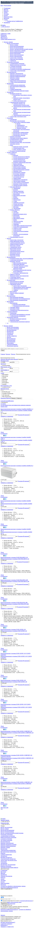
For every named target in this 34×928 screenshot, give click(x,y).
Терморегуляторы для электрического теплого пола (21, 104)
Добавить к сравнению (7, 416)
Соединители (17, 222)
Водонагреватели (11, 72)
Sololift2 (4, 384)
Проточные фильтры (18, 264)
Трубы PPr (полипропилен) (20, 227)
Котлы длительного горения (17, 50)
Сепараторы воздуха (18, 175)
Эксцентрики (17, 208)
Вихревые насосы (15, 254)
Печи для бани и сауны (19, 149)
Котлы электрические (16, 56)
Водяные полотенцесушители (18, 318)
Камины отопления (15, 136)
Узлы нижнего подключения (21, 182)
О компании (7, 8)
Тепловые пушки (14, 308)
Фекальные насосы (15, 252)
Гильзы (15, 211)
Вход (2, 5)
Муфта (15, 219)
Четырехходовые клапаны (20, 185)
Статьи (6, 19)
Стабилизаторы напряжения (17, 316)
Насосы (9, 238)
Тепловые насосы (15, 143)
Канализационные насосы (17, 251)
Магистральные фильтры (20, 263)
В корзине (26, 414)
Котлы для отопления (13, 43)
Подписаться (11, 903)
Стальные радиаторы (16, 66)
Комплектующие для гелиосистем (19, 275)
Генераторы (13, 313)
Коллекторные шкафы (16, 141)
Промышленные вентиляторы (21, 306)
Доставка (6, 14)
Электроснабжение (12, 311)
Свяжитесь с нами (5, 33)
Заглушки (16, 212)
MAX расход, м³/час (6, 367)
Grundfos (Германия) (7, 393)
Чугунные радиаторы (16, 67)
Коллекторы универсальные (20, 132)
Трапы (12, 294)
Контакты (6, 18)
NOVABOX (5, 382)
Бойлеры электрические (16, 73)
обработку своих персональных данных (14, 902)
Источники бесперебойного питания (20, 314)
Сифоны (15, 290)
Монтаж (6, 9)
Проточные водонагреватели (18, 80)
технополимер (6, 365)
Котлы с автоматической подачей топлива (21, 49)
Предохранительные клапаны (21, 169)
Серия (2, 373)
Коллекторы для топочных (20, 133)
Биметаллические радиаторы (18, 65)
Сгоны (15, 201)
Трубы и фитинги (15, 209)
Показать (3, 398)
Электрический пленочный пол (21, 115)
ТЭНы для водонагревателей (18, 82)
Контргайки (16, 194)
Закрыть (3, 915)
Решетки (12, 88)
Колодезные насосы (15, 248)
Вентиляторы (13, 303)
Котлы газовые (14, 44)
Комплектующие (14, 320)
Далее (2, 432)
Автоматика (13, 119)
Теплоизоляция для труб (16, 237)
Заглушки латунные (18, 192)
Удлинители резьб (18, 205)
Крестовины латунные (19, 195)
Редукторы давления (18, 174)
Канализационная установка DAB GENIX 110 (13, 629)
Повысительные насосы (16, 244)
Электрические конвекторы (17, 85)
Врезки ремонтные (18, 191)
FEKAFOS (5, 376)
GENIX (4, 377)
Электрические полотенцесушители (20, 321)
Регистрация (7, 5)
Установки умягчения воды (20, 273)
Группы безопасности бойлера (21, 156)
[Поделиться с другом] (2, 435)
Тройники (16, 224)
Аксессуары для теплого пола (18, 116)
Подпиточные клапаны (19, 168)
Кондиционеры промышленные (18, 300)
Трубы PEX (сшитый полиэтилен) (22, 225)
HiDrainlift (5, 379)
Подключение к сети (6, 385)
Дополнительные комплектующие (19, 90)
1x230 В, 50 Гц (6, 387)
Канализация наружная (16, 283)
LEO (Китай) (5, 395)
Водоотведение (11, 280)
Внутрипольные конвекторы (18, 86)
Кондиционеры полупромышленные (20, 298)
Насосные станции (15, 245)
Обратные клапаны (18, 165)
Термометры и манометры (20, 179)
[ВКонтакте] (4, 435)
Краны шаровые (17, 164)
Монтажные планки (18, 218)
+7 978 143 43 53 (5, 26)
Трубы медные (17, 230)
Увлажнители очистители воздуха (19, 310)
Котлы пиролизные (15, 53)
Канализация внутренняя (17, 281)
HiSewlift (4, 381)
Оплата (6, 15)
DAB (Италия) (6, 392)
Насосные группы (15, 255)
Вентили (15, 155)
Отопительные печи (18, 148)
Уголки (15, 232)
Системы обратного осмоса (20, 265)
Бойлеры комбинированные (17, 76)
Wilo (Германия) (6, 396)
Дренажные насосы (15, 250)
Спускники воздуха (18, 176)
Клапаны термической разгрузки (22, 162)
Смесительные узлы (21, 126)
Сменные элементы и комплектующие (19, 267)
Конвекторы (10, 83)
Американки (16, 188)
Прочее (18, 123)
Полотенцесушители (12, 317)
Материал (3, 363)
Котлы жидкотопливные (16, 47)
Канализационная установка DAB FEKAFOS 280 (14, 602)
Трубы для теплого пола (19, 100)
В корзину (20, 414)
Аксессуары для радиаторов (17, 70)
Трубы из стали (17, 228)
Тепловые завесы (14, 307)
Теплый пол (10, 92)
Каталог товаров (8, 42)
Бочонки (15, 189)
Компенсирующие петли (20, 214)
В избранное (4, 433)
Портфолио (7, 22)
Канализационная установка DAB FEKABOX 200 (14, 580)
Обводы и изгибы (18, 221)
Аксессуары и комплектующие (21, 122)
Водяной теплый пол (16, 93)
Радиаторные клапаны (19, 172)
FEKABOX (5, 374)
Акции (6, 12)
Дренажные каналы (15, 284)
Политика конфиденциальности (9, 909)
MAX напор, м (5, 370)
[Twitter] (5, 435)
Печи (11, 145)
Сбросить (8, 398)
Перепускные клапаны (19, 166)
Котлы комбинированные (17, 52)
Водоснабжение (11, 257)
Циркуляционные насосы (17, 241)
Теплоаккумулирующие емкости (19, 138)
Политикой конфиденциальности (26, 900)
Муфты (15, 197)
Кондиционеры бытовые (16, 297)
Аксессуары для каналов (20, 285)
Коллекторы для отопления (17, 121)
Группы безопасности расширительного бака (19, 160)
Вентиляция (10, 301)
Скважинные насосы (15, 247)
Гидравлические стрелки (16, 139)
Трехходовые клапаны (19, 181)
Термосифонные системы (17, 278)
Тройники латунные (18, 202)
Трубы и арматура (12, 152)
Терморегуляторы (21, 128)
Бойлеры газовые (14, 77)
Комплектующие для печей (20, 146)
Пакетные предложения (16, 59)
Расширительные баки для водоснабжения (21, 258)
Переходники (17, 199)
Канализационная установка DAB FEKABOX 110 (14, 557)
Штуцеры (16, 207)
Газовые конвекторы (15, 89)
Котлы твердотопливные (17, 55)
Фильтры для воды (15, 261)
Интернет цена (5, 360)
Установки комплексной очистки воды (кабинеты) (22, 270)
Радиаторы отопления (13, 62)
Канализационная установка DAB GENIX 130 (13, 680)
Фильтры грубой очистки (20, 184)
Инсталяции (13, 291)
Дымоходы (13, 60)
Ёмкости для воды (15, 274)
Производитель (5, 388)
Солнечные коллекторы (16, 260)
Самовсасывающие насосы (17, 242)
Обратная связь (5, 823)
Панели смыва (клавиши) (17, 293)
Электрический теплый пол (17, 102)
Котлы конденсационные (17, 46)
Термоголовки (17, 178)
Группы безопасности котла (20, 158)
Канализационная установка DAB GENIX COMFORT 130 (16, 782)
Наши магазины (8, 16)
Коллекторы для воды (19, 135)
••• (7, 323)
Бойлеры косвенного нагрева (18, 75)
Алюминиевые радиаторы (17, 63)
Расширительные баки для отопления (20, 142)
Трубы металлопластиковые (20, 231)
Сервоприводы (20, 125)
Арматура (12, 154)
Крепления (16, 215)
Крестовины (16, 217)
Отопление (10, 118)
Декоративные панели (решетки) (22, 287)
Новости (6, 11)
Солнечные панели (15, 277)
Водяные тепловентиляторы (17, 151)
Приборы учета (17, 171)
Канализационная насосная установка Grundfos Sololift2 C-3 (17, 409)
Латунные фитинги (15, 186)
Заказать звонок (5, 820)
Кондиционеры (11, 296)
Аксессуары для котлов (16, 57)
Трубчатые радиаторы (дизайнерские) (20, 69)
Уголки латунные (18, 204)
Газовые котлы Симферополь (15, 21)
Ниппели (15, 198)
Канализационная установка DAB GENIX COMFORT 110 (16, 731)
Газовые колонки (14, 79)
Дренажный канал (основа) (20, 288)
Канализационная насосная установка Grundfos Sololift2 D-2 (17, 465)
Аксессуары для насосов (16, 240)
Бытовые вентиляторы (19, 304)
